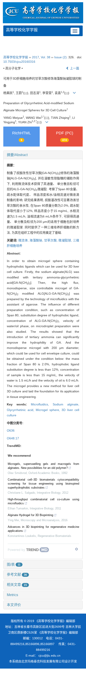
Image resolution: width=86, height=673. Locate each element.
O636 (11, 430)
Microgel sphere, (49, 410)
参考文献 (17, 574)
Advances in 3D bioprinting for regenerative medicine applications (43, 528)
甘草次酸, (51, 240)
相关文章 (17, 585)
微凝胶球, (65, 240)
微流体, (24, 240)
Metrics (12, 595)
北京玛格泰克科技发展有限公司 (43, 661)
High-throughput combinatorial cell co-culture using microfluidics (43, 501)
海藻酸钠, (37, 240)
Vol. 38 (45, 57)
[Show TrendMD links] (76, 549)
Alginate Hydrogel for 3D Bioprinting (30, 515)
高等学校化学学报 (22, 30)
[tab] (43, 155)
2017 (35, 57)
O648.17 (13, 438)
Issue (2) (60, 57)
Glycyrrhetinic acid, (21, 410)
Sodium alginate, (66, 404)
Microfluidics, (42, 404)
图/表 (14, 564)
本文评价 (14, 605)
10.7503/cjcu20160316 (19, 61)
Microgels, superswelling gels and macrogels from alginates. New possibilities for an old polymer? (43, 466)
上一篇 (74, 68)
